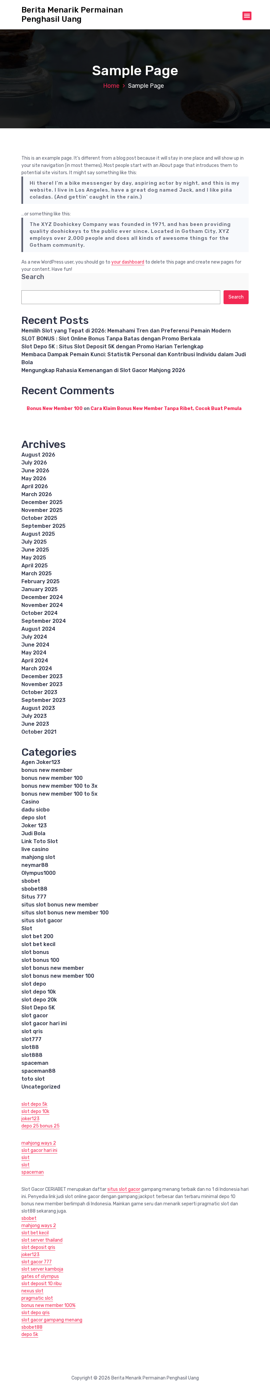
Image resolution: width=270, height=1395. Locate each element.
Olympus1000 (38, 873)
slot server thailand (42, 1240)
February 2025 (40, 581)
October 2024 (39, 613)
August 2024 (38, 629)
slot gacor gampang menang (51, 1320)
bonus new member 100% (48, 1305)
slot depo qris (35, 1313)
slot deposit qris (38, 1247)
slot (25, 1157)
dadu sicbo (35, 810)
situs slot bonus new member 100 (65, 912)
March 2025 (36, 573)
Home (111, 85)
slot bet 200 (37, 936)
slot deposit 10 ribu (41, 1283)
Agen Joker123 (40, 762)
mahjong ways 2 (38, 1143)
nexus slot (32, 1291)
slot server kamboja (42, 1269)
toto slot (33, 1079)
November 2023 (42, 684)
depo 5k (29, 1334)
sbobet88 (34, 889)
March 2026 (36, 494)
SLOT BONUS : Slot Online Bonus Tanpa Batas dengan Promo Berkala (111, 338)
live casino (35, 849)
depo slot (33, 817)
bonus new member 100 (52, 778)
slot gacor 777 (36, 1262)
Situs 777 (33, 897)
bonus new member (46, 770)
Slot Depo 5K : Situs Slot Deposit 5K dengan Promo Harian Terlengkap (112, 346)
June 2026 (35, 470)
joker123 (30, 1119)
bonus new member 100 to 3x (59, 786)
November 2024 (42, 605)
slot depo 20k (39, 1000)
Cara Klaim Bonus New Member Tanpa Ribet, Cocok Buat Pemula (166, 408)
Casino (30, 802)
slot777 (31, 1039)
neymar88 (34, 865)
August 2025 (38, 534)
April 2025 (34, 565)
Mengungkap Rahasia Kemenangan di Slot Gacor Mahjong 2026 (103, 370)
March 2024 (36, 668)
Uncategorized (40, 1087)
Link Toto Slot (39, 841)
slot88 (30, 1047)
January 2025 (39, 589)
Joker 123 (34, 825)
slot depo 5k (34, 1104)
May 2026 (33, 478)
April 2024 (34, 660)
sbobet (30, 881)
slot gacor (34, 1015)
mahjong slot (38, 857)
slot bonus (35, 952)
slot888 (31, 1055)
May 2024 (33, 653)
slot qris (32, 1031)
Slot (26, 928)
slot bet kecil (38, 944)
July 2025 (34, 542)
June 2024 (35, 645)
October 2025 (39, 518)
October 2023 (39, 692)
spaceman (34, 1063)
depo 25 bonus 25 (40, 1126)
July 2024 (34, 637)
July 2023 (34, 716)
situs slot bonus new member (59, 905)
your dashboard (127, 262)
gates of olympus (40, 1276)
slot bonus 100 (40, 960)
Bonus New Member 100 (55, 408)
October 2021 (38, 732)
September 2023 (43, 700)
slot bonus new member (52, 968)
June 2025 (35, 550)
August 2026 (38, 455)
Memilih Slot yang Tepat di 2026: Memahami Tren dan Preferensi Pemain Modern (126, 331)
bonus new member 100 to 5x (59, 794)
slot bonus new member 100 (57, 976)
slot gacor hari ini (44, 1023)
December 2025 (42, 502)
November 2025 (42, 510)
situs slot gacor (42, 920)
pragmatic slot (37, 1298)
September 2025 (43, 526)
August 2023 (38, 708)
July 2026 (34, 463)
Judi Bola (33, 833)
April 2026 (34, 486)
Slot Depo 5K (38, 1007)
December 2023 (42, 676)
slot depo (33, 984)
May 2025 (33, 558)
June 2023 (35, 724)
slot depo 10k (38, 992)
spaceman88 (38, 1071)
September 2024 (43, 621)
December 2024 (42, 597)
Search (32, 277)
